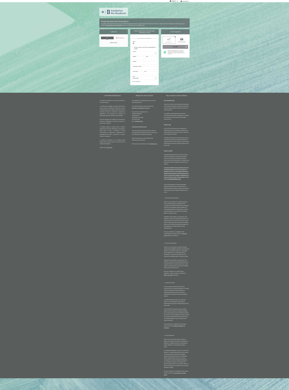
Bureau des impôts (168, 275)
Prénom (135, 56)
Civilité (134, 51)
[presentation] (107, 38)
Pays (134, 76)
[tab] (107, 38)
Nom (147, 56)
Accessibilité (185, 1)
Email (134, 41)
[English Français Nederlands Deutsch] (175, 1)
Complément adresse (137, 66)
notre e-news (109, 147)
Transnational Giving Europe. (174, 179)
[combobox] (144, 53)
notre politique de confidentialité (114, 25)
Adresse (135, 61)
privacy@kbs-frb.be (139, 121)
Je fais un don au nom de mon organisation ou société (145, 48)
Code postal (135, 71)
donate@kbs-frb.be (153, 144)
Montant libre (113, 42)
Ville (145, 71)
